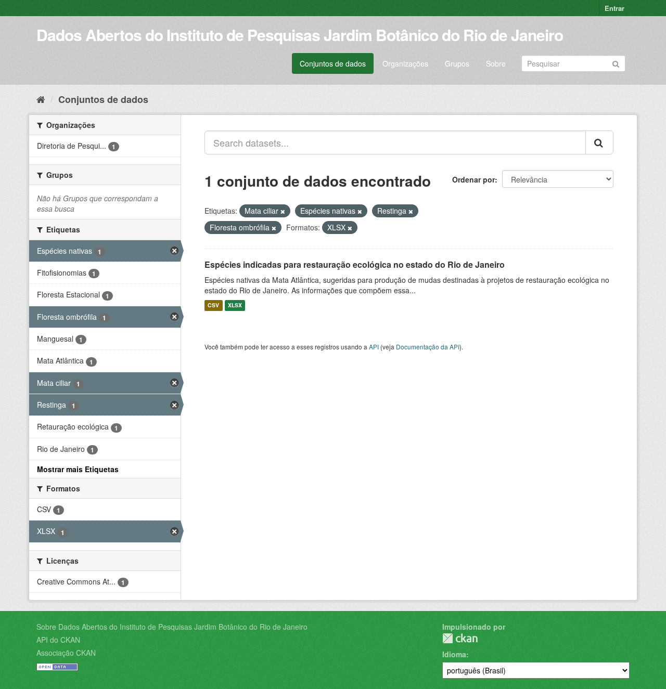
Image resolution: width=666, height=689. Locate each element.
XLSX (235, 305)
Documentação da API (427, 346)
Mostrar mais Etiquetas (78, 469)
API (374, 346)
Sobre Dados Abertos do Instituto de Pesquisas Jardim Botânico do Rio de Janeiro (172, 626)
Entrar (614, 8)
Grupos (457, 63)
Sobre (496, 63)
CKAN (460, 638)
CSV (213, 305)
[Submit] (615, 62)
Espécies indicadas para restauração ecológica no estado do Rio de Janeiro (354, 264)
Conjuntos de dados (333, 63)
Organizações (405, 63)
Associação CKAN (66, 652)
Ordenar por (473, 179)
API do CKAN (58, 639)
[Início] (40, 99)
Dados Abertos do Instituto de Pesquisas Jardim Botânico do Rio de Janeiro (299, 34)
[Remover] (282, 211)
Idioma (454, 654)
